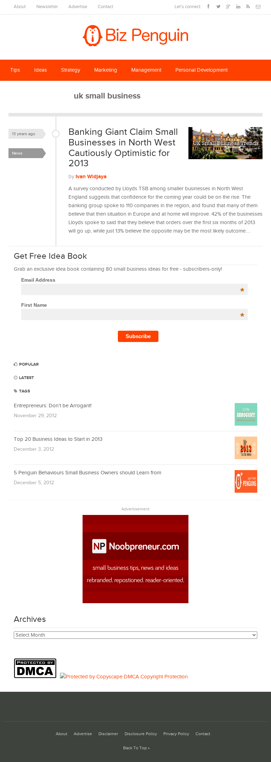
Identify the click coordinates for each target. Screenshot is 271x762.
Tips (15, 70)
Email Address (133, 280)
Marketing (105, 70)
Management (146, 70)
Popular (28, 364)
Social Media (25, 91)
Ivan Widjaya (91, 176)
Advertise (77, 7)
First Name (133, 305)
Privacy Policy (176, 734)
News (17, 153)
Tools (60, 91)
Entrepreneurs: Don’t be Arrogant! (52, 406)
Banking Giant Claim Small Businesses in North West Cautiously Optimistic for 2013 (123, 147)
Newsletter (47, 7)
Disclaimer (108, 734)
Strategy (70, 70)
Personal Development (201, 70)
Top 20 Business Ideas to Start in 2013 (58, 439)
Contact (105, 7)
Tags (24, 391)
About (20, 7)
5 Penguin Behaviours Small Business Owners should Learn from (87, 473)
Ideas (40, 70)
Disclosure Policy (141, 734)
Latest (26, 377)
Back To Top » (136, 748)
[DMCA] (37, 677)
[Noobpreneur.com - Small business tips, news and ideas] (135, 602)
